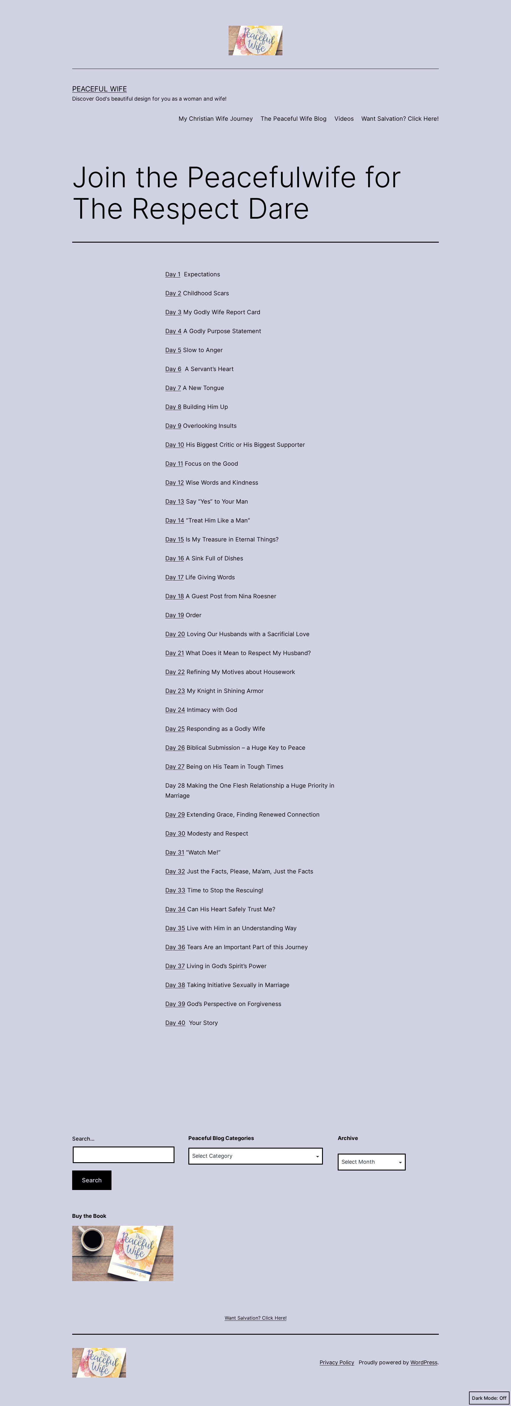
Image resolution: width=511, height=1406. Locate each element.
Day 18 (174, 596)
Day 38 (175, 985)
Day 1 (172, 274)
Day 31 (174, 852)
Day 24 (175, 709)
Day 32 (175, 871)
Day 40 (175, 1022)
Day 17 (174, 577)
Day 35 (175, 928)
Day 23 (175, 690)
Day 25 (175, 728)
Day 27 (175, 766)
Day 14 (174, 520)
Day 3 (173, 312)
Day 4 (173, 331)
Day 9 (173, 425)
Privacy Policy (337, 1362)
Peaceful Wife (99, 89)
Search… (83, 1139)
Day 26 (175, 747)
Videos (344, 118)
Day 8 (173, 406)
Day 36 (175, 947)
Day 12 (174, 482)
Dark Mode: (485, 1398)
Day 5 (173, 350)
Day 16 (174, 558)
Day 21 (174, 653)
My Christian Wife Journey (216, 118)
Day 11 (174, 463)
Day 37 (175, 966)
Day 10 (174, 444)
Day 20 (175, 634)
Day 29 (175, 814)
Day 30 (175, 833)
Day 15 (174, 539)
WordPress (423, 1362)
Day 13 (174, 501)
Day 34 (175, 909)
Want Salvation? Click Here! (400, 118)
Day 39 (175, 1003)
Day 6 (173, 369)
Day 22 (175, 671)
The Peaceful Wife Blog (293, 118)
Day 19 (174, 615)
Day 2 (173, 293)
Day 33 (175, 890)
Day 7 (173, 387)
